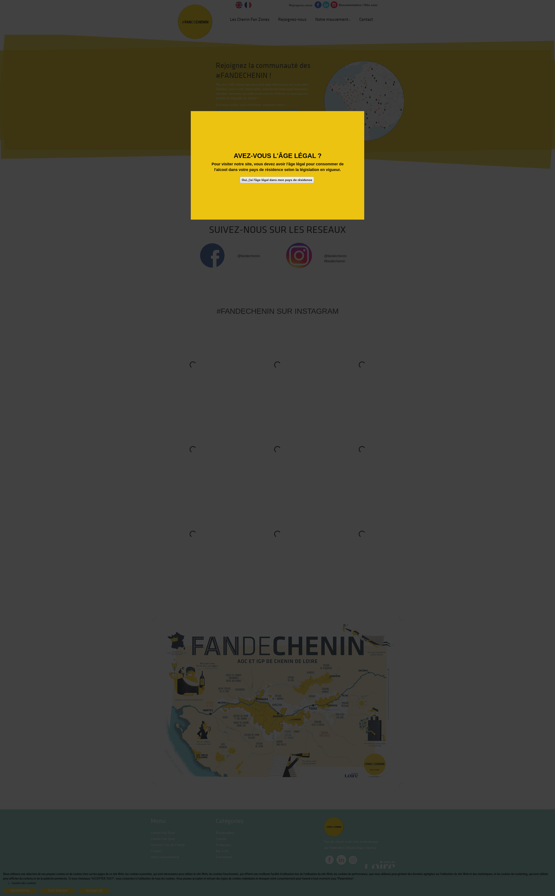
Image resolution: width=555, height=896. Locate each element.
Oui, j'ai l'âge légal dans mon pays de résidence (277, 179)
